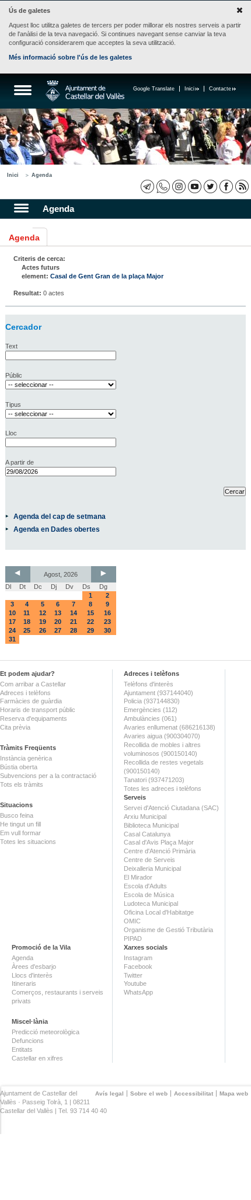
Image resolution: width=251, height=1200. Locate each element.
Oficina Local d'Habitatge (159, 912)
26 (42, 630)
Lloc (11, 433)
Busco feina (16, 815)
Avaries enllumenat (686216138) (169, 727)
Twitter (133, 975)
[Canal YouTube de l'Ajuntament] (194, 186)
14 (73, 612)
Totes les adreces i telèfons (162, 788)
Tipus (13, 404)
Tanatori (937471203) (154, 779)
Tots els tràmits (21, 784)
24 (12, 630)
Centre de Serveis (149, 859)
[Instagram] (179, 186)
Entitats (22, 1049)
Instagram (138, 957)
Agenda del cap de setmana (59, 516)
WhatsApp (138, 992)
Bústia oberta (18, 766)
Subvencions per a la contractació (48, 775)
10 (12, 612)
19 (42, 621)
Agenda (42, 175)
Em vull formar (20, 832)
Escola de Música (149, 894)
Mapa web (233, 1093)
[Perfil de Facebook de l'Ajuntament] (226, 186)
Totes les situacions (28, 841)
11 (26, 612)
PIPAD (133, 938)
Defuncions (28, 1040)
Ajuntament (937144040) (158, 692)
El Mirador (138, 877)
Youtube (135, 983)
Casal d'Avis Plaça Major (159, 842)
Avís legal (109, 1093)
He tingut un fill (20, 824)
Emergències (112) (150, 709)
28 (73, 630)
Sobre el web (149, 1093)
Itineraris (24, 983)
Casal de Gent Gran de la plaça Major (106, 276)
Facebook (138, 966)
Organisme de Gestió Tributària (168, 929)
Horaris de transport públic (37, 709)
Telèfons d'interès (148, 684)
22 (90, 621)
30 (107, 630)
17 (12, 621)
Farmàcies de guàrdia (31, 700)
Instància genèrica (26, 758)
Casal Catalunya (147, 834)
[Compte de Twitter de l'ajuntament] (210, 186)
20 (57, 621)
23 (107, 621)
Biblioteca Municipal (151, 825)
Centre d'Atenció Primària (160, 850)
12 (42, 612)
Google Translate (154, 89)
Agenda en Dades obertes (56, 529)
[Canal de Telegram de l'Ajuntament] (147, 186)
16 (107, 612)
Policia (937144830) (152, 700)
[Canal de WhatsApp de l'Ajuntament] (163, 186)
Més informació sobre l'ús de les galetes (70, 57)
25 (26, 630)
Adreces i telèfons (25, 692)
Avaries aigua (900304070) (162, 735)
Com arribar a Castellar (33, 684)
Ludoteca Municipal (151, 903)
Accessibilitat (193, 1093)
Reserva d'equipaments (33, 718)
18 (26, 621)
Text (11, 346)
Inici (189, 89)
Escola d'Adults (145, 885)
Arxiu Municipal (145, 816)
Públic (13, 375)
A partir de (19, 462)
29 (90, 630)
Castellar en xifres (37, 1058)
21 (73, 621)
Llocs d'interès (32, 975)
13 (57, 612)
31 (12, 639)
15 (90, 612)
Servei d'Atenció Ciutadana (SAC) (171, 807)
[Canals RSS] (242, 186)
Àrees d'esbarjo (34, 966)
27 (57, 630)
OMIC (132, 921)
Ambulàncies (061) (150, 718)
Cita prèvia (15, 727)
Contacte (220, 89)
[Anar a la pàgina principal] (85, 91)
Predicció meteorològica (45, 1031)
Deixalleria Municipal (152, 868)
